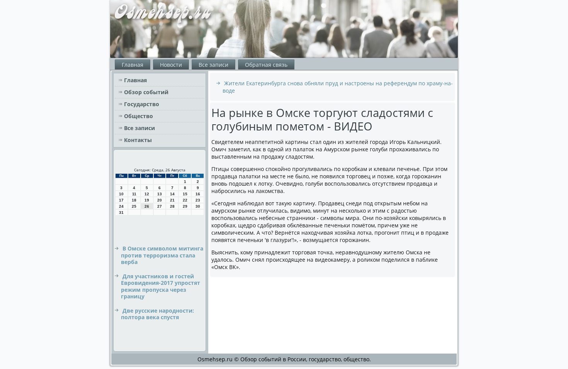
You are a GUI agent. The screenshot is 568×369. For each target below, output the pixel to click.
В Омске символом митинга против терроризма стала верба (162, 255)
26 (147, 206)
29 (185, 206)
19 (147, 200)
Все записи (213, 64)
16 (198, 194)
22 (185, 200)
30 (198, 206)
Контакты (138, 140)
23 (198, 200)
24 (121, 206)
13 (159, 194)
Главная (132, 64)
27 (159, 206)
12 (147, 194)
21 (172, 200)
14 (172, 194)
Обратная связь (266, 64)
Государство (141, 104)
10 (121, 194)
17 (121, 200)
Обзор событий (146, 92)
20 (159, 200)
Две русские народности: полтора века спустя (157, 314)
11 (134, 194)
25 (134, 206)
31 (121, 212)
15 (185, 194)
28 (172, 206)
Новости (171, 64)
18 (134, 200)
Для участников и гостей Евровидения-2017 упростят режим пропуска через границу (160, 286)
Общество (138, 116)
